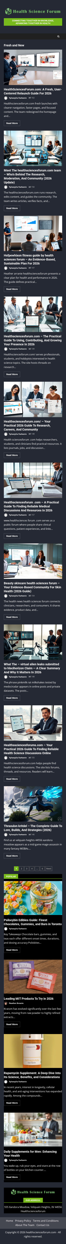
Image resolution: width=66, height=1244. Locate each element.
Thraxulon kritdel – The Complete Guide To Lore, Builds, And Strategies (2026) (33, 804)
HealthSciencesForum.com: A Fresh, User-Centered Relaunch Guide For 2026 (33, 67)
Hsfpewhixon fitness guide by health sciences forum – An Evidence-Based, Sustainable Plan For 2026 (33, 233)
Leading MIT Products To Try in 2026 (33, 977)
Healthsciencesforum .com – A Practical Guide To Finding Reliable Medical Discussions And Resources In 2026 (33, 480)
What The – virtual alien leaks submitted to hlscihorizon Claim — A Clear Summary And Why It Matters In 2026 (33, 642)
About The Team (24, 1225)
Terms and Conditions (46, 1220)
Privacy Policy (23, 1220)
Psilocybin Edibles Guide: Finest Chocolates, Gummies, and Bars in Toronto (33, 898)
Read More (12, 123)
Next (48, 868)
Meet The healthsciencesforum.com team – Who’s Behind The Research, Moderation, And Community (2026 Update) (33, 148)
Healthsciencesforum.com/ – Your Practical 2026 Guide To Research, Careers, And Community (33, 399)
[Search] (58, 36)
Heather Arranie (15, 1003)
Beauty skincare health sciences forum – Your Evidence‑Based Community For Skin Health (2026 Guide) (33, 561)
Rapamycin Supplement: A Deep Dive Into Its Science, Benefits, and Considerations (33, 1051)
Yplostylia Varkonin (17, 97)
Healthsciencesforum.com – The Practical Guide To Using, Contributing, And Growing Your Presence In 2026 (33, 314)
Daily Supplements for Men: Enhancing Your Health (33, 1129)
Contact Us (43, 1225)
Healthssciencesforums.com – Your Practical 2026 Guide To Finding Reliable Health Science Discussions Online (33, 723)
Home (9, 1220)
